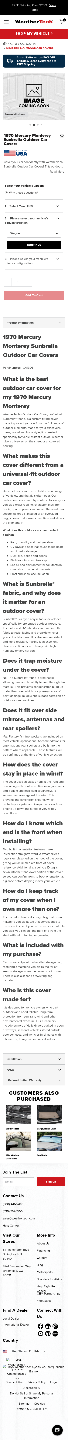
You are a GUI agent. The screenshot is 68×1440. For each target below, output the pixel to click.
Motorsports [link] (45, 1272)
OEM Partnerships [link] (48, 1293)
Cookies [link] (39, 1403)
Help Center (11, 1225)
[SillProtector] (18, 1114)
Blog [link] (40, 1265)
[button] (30, 125)
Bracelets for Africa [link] (49, 1279)
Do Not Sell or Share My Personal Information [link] (31, 1395)
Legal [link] (53, 1382)
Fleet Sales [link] (44, 1300)
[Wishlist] (62, 136)
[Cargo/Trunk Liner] (49, 1114)
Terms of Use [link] (14, 1382)
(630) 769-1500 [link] (13, 1211)
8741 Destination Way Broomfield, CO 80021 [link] (17, 1270)
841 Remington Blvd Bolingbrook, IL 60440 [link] (16, 1254)
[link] (4, 43)
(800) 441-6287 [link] (12, 1204)
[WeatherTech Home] (34, 22)
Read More (57, 171)
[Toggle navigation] (6, 22)
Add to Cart (34, 295)
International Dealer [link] (16, 1324)
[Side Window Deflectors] (18, 1141)
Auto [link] (13, 44)
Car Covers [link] (28, 44)
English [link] (34, 1351)
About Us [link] (43, 1243)
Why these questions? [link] (23, 192)
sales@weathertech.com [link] (19, 1218)
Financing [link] (43, 1250)
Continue (34, 245)
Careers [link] (42, 1258)
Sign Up (51, 1182)
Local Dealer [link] (11, 1318)
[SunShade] (49, 1141)
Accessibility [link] (31, 1388)
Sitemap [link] (24, 1403)
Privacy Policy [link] (37, 1382)
